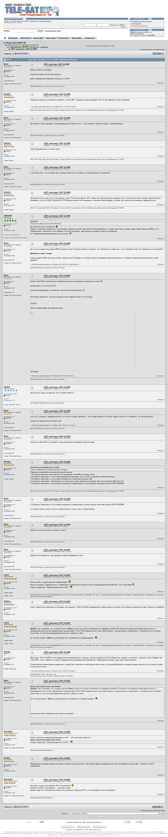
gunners (7, 94)
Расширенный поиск (53, 31)
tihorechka (8, 731)
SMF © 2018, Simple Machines (92, 822)
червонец (44, 47)
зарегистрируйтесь (45, 21)
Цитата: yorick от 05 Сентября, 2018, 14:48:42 (45, 739)
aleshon (7, 601)
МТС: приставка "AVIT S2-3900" (24, 49)
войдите (33, 21)
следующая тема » (159, 49)
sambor (7, 387)
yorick (6, 575)
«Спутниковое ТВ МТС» (19, 47)
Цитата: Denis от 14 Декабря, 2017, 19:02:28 (44, 467)
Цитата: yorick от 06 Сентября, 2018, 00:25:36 (45, 686)
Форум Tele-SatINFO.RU (16, 43)
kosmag (7, 652)
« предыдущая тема (146, 49)
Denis (6, 64)
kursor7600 (151, 35)
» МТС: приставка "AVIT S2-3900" (57, 94)
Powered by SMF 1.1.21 (74, 822)
